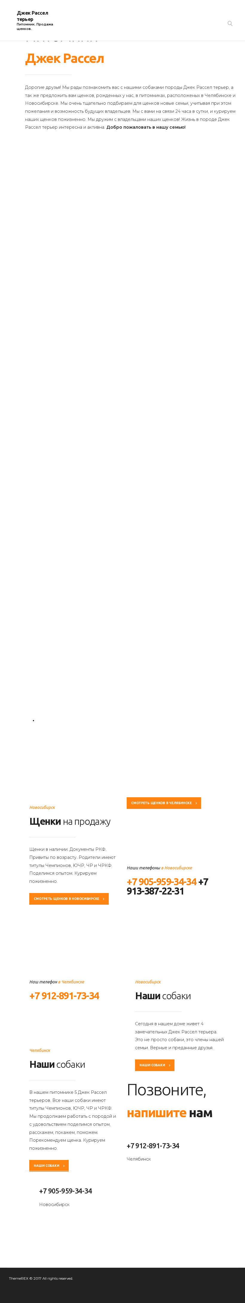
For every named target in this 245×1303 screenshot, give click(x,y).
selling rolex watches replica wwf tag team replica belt (73, 1237)
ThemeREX (18, 1278)
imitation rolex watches (41, 1228)
